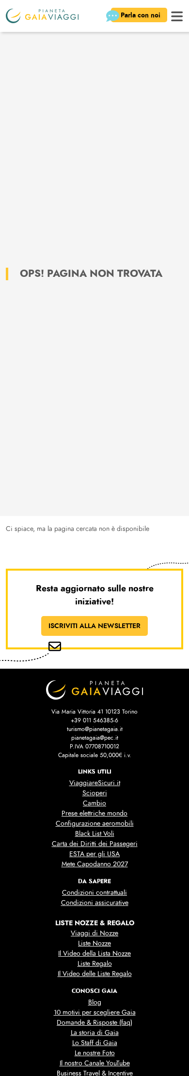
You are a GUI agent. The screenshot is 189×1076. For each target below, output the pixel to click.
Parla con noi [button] (141, 15)
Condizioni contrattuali (94, 892)
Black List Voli (94, 833)
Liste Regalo (95, 963)
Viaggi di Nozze (94, 933)
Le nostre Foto (95, 1053)
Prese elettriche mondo (94, 813)
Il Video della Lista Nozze (94, 953)
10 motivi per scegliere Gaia (95, 1012)
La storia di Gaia (95, 1032)
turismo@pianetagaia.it (95, 729)
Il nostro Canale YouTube (95, 1063)
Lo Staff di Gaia (94, 1042)
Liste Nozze (94, 943)
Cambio (94, 803)
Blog (94, 1002)
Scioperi (94, 793)
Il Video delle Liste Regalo (95, 973)
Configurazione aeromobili (95, 823)
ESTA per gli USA (94, 854)
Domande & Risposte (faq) (94, 1022)
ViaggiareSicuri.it (94, 783)
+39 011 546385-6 (94, 720)
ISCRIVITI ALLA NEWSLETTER (94, 626)
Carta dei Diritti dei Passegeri (95, 843)
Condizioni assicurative (94, 902)
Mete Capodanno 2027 (95, 864)
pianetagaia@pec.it (94, 738)
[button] (177, 15)
